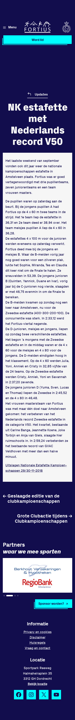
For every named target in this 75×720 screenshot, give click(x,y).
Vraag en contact (37, 648)
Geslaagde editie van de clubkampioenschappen (31, 498)
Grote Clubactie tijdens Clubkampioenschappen (43, 518)
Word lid (37, 39)
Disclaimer (38, 637)
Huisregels (37, 642)
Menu (12, 27)
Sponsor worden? (51, 603)
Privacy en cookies (38, 632)
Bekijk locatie (37, 684)
